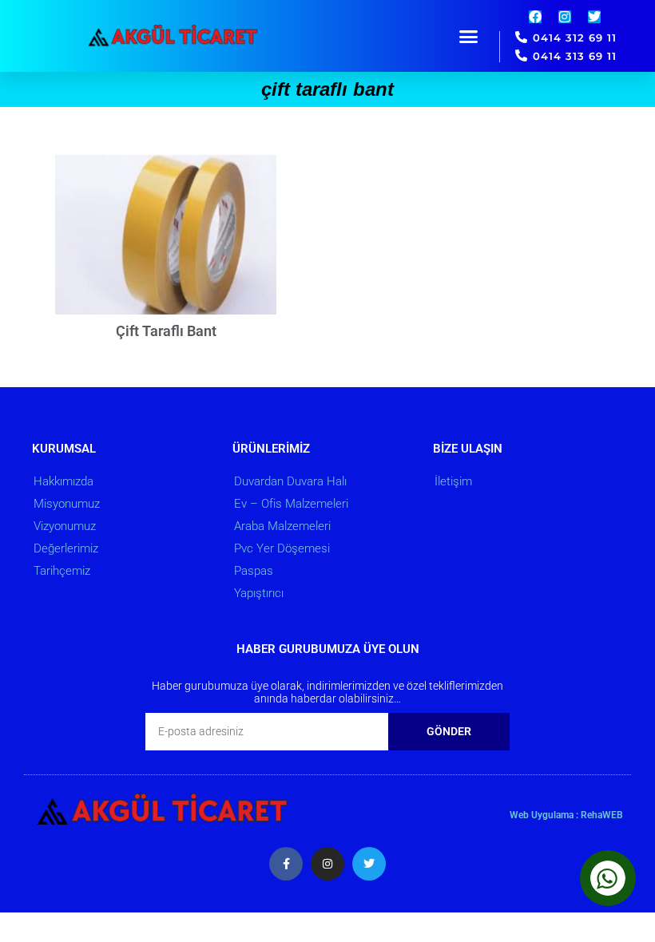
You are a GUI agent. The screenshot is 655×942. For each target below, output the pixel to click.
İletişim (453, 481)
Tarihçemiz (62, 571)
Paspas (253, 571)
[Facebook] (535, 16)
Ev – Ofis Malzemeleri (291, 504)
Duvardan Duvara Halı (290, 481)
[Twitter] (594, 16)
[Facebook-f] (286, 864)
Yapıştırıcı (259, 593)
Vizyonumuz (65, 526)
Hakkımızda (63, 481)
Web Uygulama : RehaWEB (566, 815)
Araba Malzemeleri (282, 526)
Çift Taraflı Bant (166, 331)
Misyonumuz (67, 504)
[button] (469, 36)
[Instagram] (564, 16)
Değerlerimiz (66, 548)
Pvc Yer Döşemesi (282, 548)
